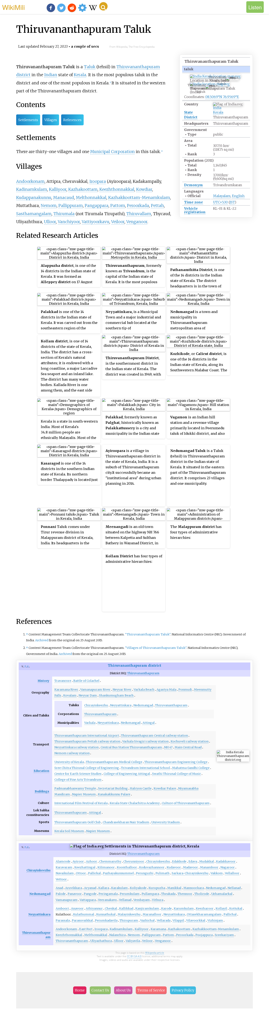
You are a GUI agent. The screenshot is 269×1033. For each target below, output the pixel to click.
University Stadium (165, 822)
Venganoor (136, 221)
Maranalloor (152, 914)
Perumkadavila (106, 920)
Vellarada (163, 920)
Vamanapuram (67, 900)
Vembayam (141, 900)
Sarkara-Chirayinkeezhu (190, 873)
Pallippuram (70, 205)
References (72, 120)
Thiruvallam (138, 213)
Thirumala (64, 213)
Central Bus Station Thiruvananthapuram (131, 747)
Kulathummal (83, 914)
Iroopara (97, 181)
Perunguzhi (144, 873)
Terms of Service (151, 990)
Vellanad (125, 900)
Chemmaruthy (110, 861)
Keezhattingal (84, 867)
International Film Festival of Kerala (81, 803)
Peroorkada (138, 205)
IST (232, 202)
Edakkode (179, 861)
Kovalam (69, 695)
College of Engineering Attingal (127, 774)
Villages (50, 120)
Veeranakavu (107, 900)
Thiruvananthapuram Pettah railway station (87, 741)
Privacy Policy (183, 990)
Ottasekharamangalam (204, 914)
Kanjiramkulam (147, 908)
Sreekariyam (224, 935)
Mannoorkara (193, 888)
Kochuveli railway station (189, 741)
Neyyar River (122, 689)
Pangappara (96, 205)
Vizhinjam (215, 920)
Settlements (28, 120)
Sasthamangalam (33, 213)
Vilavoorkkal (195, 920)
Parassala (63, 920)
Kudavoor (174, 867)
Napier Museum (84, 794)
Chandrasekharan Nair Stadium (126, 822)
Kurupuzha (157, 888)
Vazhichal (147, 920)
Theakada (168, 894)
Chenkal (111, 908)
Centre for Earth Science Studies (78, 774)
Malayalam (222, 196)
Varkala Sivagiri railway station (145, 741)
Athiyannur (94, 908)
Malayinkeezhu (129, 914)
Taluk (89, 66)
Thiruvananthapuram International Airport (86, 735)
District (190, 117)
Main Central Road (188, 747)
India (217, 108)
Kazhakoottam (83, 189)
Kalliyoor (57, 189)
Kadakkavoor (226, 861)
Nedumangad (143, 705)
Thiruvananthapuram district (134, 665)
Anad (59, 888)
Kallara (103, 888)
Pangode (90, 894)
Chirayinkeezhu (96, 705)
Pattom (117, 205)
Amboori (62, 908)
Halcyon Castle (141, 788)
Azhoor (91, 861)
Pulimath (163, 873)
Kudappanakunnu (33, 197)
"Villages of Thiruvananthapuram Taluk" (155, 648)
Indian (50, 74)
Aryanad (90, 888)
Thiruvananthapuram (143, 673)
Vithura (157, 900)
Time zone (193, 202)
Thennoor (185, 894)
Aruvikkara (73, 888)
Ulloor (50, 221)
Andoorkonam (30, 181)
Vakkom (217, 873)
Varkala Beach (144, 689)
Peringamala (108, 894)
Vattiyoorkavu (95, 221)
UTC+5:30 (220, 202)
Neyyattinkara (120, 705)
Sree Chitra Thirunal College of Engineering (86, 768)
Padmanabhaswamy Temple (75, 788)
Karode (166, 908)
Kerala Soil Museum (69, 831)
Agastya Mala (166, 689)
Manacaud (63, 197)
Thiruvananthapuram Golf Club (77, 822)
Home (80, 990)
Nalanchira (117, 935)
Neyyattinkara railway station (76, 747)
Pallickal (94, 873)
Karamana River (66, 689)
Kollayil (221, 908)
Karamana (158, 929)
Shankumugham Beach (116, 695)
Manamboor (209, 867)
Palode (61, 894)
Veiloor (117, 221)
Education (41, 771)
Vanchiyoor (69, 221)
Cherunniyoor (133, 861)
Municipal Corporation (112, 151)
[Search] (103, 6)
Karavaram (64, 867)
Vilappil (178, 920)
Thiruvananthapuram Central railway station (154, 735)
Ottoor (81, 873)
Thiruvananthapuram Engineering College (175, 762)
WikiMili (13, 7)
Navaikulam (65, 873)
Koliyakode (138, 888)
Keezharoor (205, 908)
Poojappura (204, 935)
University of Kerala (69, 762)
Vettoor (61, 879)
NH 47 (168, 747)
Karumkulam (184, 908)
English (238, 196)
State (188, 112)
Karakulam (119, 888)
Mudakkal (206, 861)
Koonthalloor (127, 867)
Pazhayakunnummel (118, 873)
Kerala (218, 112)
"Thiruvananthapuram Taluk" (147, 634)
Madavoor (190, 867)
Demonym (193, 185)
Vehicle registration (195, 210)
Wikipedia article (154, 952)
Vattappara (88, 900)
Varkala (89, 723)
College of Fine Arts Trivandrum (78, 780)
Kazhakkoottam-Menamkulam (139, 197)
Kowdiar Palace (165, 788)
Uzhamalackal (221, 894)
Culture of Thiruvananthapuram (186, 803)
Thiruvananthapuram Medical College (114, 762)
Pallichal (230, 914)
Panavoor (75, 894)
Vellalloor (232, 873)
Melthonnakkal (91, 197)
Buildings (42, 791)
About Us (123, 990)
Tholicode (201, 894)
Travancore (62, 681)
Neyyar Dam (88, 695)
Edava (193, 861)
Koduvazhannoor (152, 867)
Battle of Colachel (86, 681)
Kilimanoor (106, 867)
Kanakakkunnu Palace (114, 794)
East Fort (85, 929)
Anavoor (77, 908)
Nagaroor (227, 867)
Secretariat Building (113, 788)
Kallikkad (126, 908)
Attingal (148, 723)
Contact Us (100, 990)
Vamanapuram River (95, 689)
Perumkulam (130, 894)
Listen (255, 7)
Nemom (49, 205)
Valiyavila (133, 941)
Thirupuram (129, 920)
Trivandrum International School (145, 768)
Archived (41, 640)
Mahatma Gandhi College (191, 768)
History (43, 681)
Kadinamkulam (31, 189)
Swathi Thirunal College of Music (176, 774)
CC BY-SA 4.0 (134, 956)
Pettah (157, 205)
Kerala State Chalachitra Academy (135, 803)
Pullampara (150, 894)
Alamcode (63, 861)
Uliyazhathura (101, 941)
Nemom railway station (72, 753)
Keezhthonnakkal (116, 189)
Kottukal (235, 908)
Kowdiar (144, 189)
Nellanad (234, 888)
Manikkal (174, 888)
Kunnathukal (106, 914)
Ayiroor (78, 861)
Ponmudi (185, 689)
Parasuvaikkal (82, 920)
